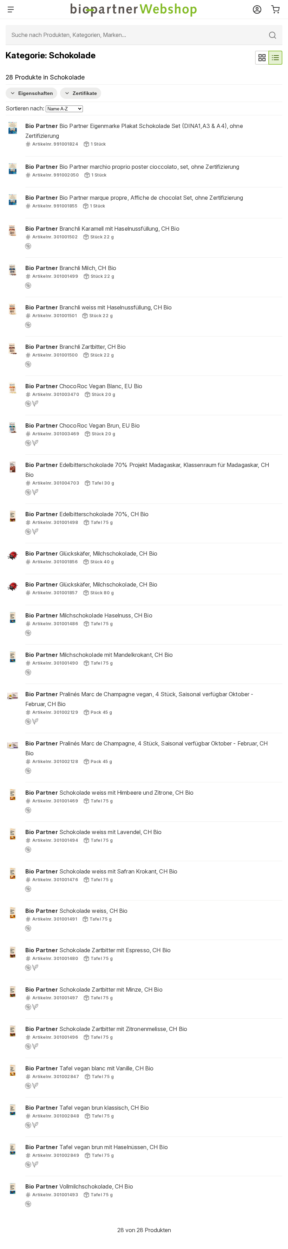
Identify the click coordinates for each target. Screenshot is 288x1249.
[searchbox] (144, 35)
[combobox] (144, 35)
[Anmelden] (257, 9)
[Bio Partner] (134, 10)
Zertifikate (85, 93)
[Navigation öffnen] (12, 9)
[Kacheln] (262, 58)
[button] (144, 135)
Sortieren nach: (26, 108)
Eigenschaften (35, 93)
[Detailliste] (275, 58)
